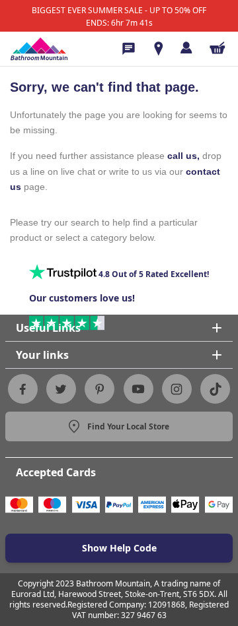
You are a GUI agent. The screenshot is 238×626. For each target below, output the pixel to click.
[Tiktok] (215, 389)
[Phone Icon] (128, 49)
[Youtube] (138, 389)
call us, (183, 155)
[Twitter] (60, 389)
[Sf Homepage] (39, 49)
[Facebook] (22, 389)
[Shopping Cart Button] (217, 48)
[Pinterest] (99, 389)
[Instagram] (176, 389)
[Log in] (186, 47)
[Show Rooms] (159, 49)
